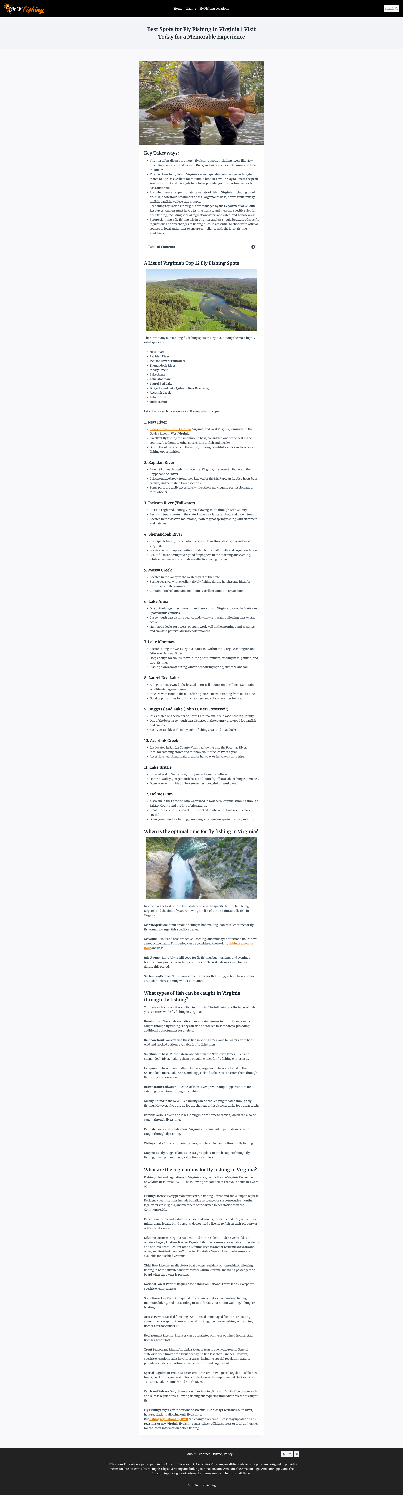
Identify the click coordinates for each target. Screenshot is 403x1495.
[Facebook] (284, 1454)
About (191, 1454)
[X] (290, 1454)
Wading (191, 8)
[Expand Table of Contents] (253, 247)
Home (178, 8)
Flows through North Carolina (170, 429)
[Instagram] (296, 1454)
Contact (204, 1454)
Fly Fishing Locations (214, 8)
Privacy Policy (222, 1454)
